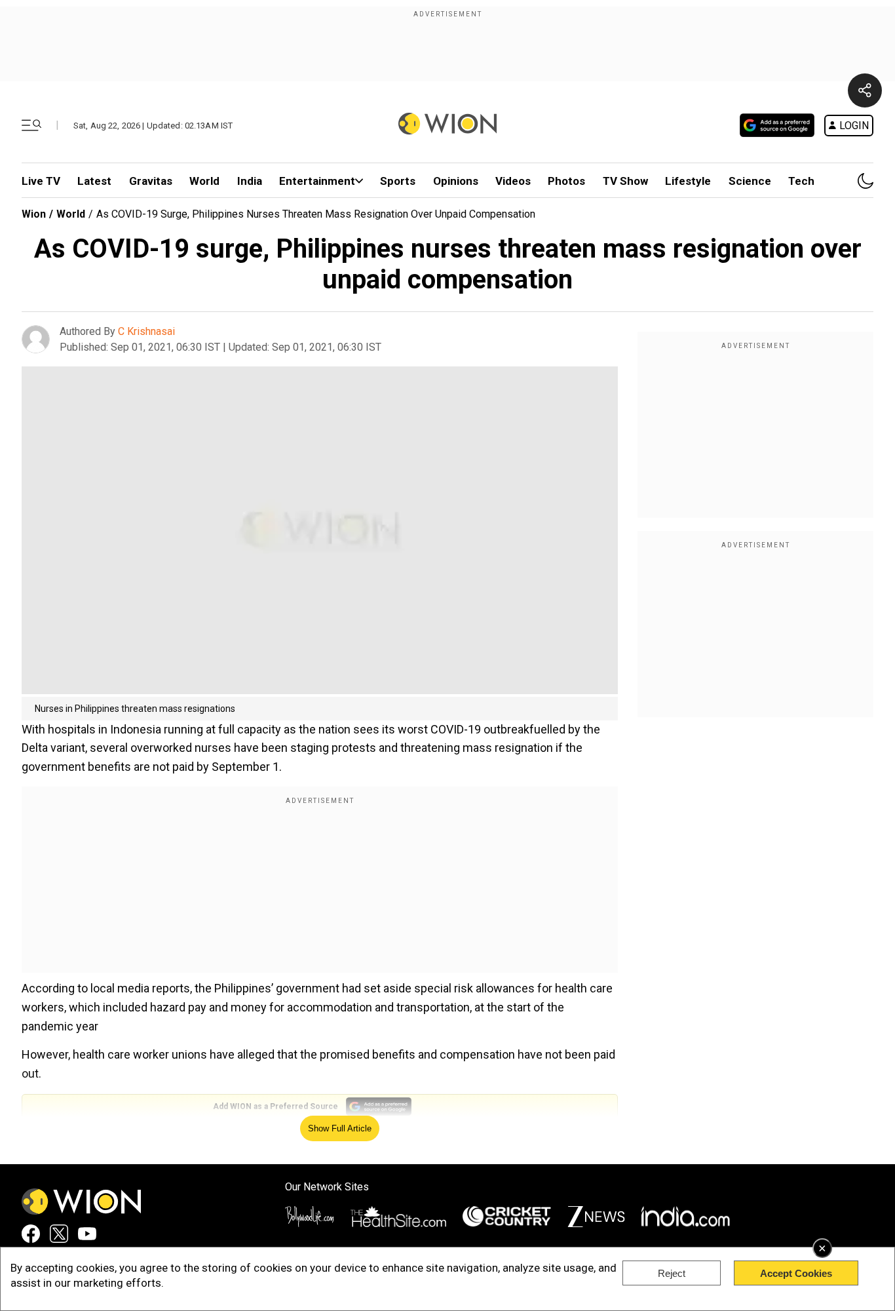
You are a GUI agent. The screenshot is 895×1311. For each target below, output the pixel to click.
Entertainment (317, 180)
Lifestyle (688, 180)
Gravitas (150, 180)
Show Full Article (339, 1128)
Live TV (41, 180)
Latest (94, 180)
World (204, 180)
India (249, 180)
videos (513, 180)
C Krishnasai (146, 331)
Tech (801, 180)
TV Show (625, 180)
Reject (671, 1273)
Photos (566, 180)
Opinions (455, 180)
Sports (397, 180)
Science (750, 180)
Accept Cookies (796, 1273)
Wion (34, 214)
